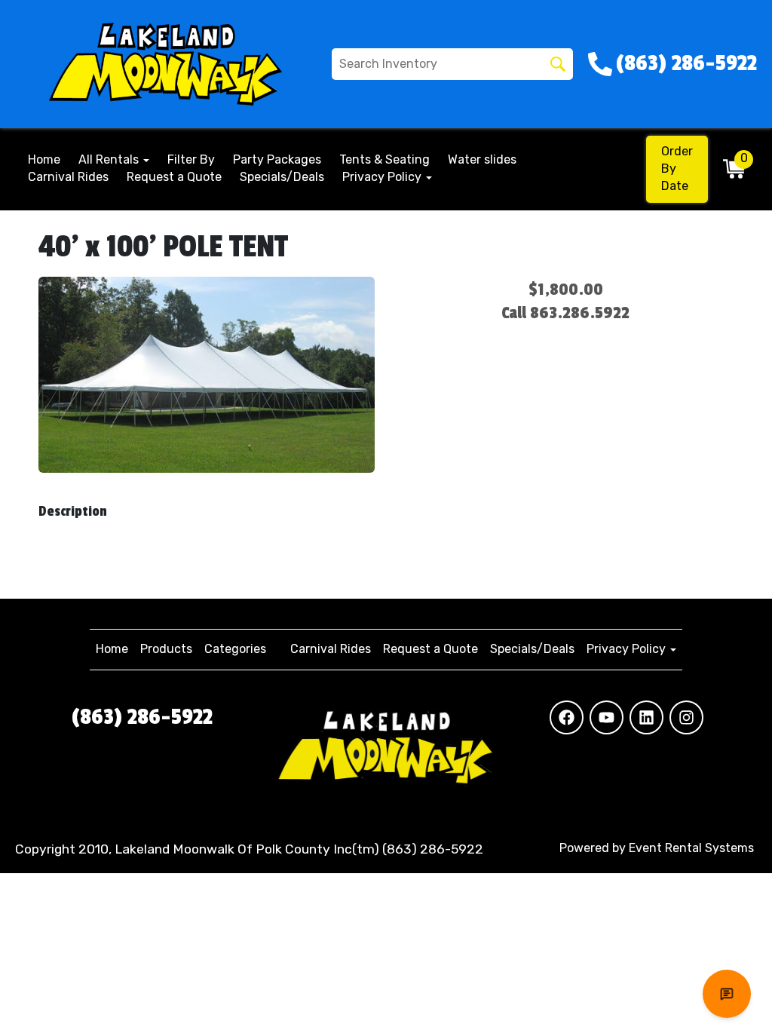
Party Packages (277, 159)
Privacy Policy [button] (383, 177)
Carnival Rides (68, 177)
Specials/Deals (282, 177)
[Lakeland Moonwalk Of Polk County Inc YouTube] (606, 717)
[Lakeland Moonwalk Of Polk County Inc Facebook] (567, 717)
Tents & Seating (384, 159)
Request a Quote (174, 177)
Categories (235, 649)
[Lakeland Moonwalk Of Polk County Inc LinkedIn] (646, 717)
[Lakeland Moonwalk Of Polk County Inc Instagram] (686, 717)
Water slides (482, 159)
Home (44, 159)
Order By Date (677, 168)
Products (166, 649)
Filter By (191, 159)
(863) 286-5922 (142, 717)
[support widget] (727, 994)
